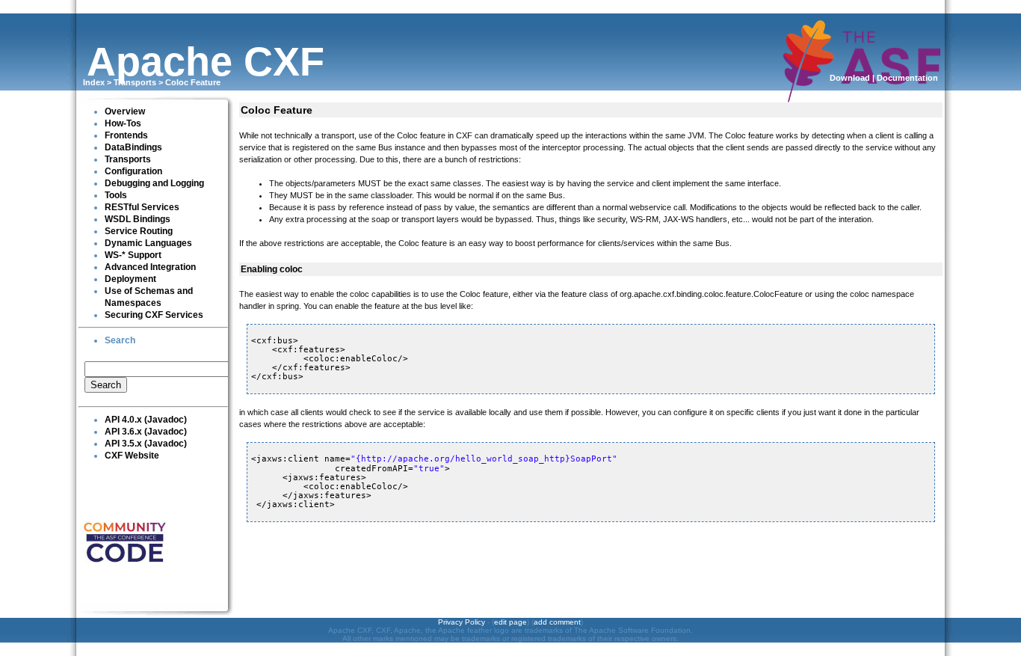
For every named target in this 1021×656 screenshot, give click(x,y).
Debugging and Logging (154, 183)
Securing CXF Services (154, 315)
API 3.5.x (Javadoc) (146, 443)
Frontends (126, 135)
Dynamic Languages (148, 243)
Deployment (130, 279)
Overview (125, 111)
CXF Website (132, 455)
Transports (135, 82)
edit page (510, 622)
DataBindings (133, 147)
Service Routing (139, 231)
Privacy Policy (461, 622)
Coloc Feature (192, 82)
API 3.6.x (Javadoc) (146, 431)
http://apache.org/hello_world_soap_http (463, 459)
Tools (116, 195)
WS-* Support (133, 255)
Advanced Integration (150, 267)
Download (850, 77)
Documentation (907, 77)
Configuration (133, 171)
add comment (557, 622)
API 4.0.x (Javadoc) (146, 419)
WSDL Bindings (137, 219)
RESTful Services (142, 207)
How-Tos (123, 123)
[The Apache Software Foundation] (862, 95)
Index (94, 82)
